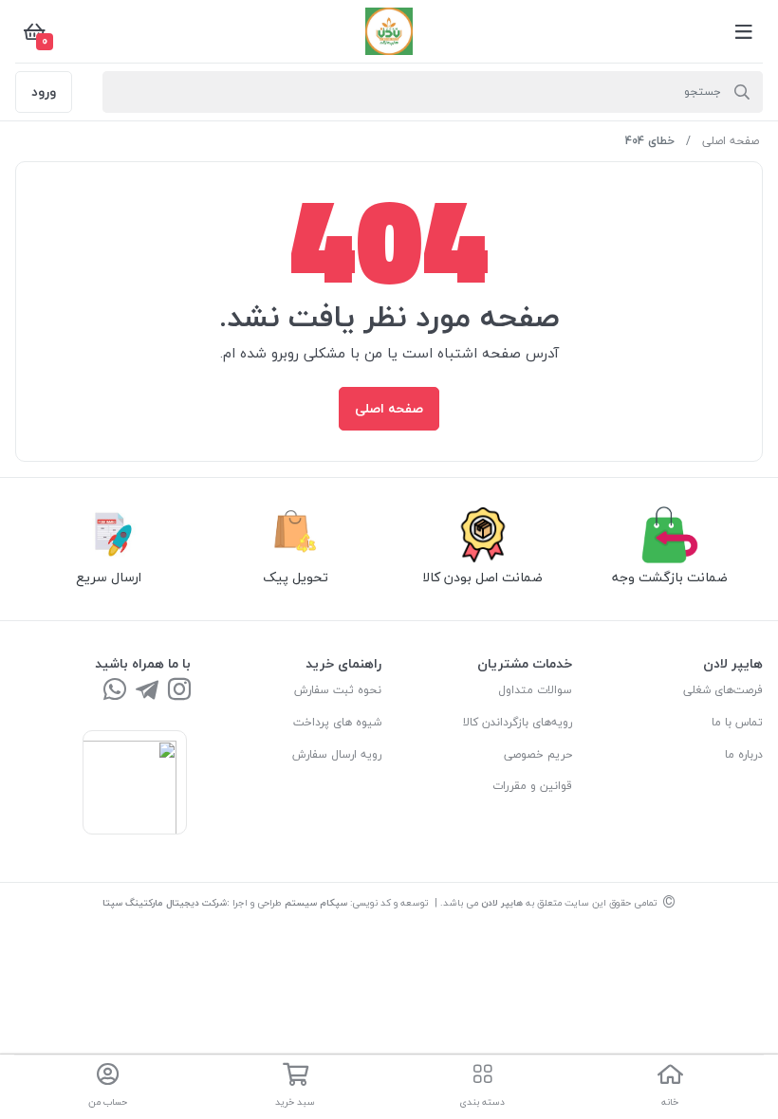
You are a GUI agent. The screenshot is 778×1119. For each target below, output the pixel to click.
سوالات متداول (535, 690)
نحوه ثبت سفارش (337, 690)
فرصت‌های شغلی (723, 690)
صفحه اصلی (730, 141)
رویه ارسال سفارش (336, 754)
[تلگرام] (147, 691)
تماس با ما (737, 722)
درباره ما (744, 754)
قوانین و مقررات (532, 786)
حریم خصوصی (538, 754)
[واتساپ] (114, 691)
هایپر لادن (502, 902)
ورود (43, 91)
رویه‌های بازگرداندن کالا (517, 722)
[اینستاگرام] (179, 691)
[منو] (744, 31)
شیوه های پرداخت (337, 722)
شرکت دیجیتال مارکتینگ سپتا (164, 902)
